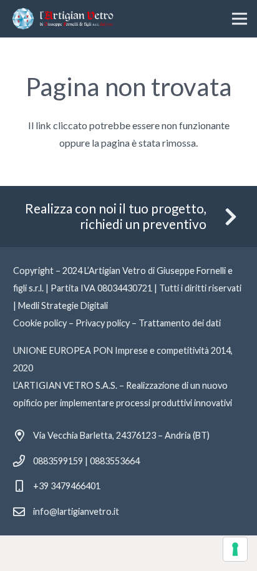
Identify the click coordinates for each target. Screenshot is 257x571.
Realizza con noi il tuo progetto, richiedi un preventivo (115, 216)
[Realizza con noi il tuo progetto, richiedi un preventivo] (224, 217)
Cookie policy (40, 323)
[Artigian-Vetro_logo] (62, 18)
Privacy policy (102, 323)
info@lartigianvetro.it (76, 511)
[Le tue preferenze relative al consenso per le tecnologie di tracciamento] (235, 549)
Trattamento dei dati (179, 323)
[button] (239, 18)
